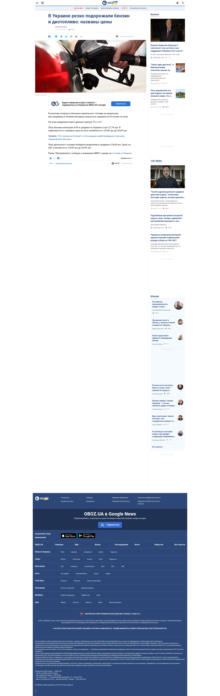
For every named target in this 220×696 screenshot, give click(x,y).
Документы (90, 501)
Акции (96, 573)
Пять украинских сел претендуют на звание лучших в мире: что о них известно (161, 93)
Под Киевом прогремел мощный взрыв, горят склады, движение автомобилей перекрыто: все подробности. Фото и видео (166, 218)
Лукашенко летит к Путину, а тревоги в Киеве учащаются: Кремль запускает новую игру (163, 322)
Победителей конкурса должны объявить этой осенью (159, 102)
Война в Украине (92, 8)
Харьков (74, 552)
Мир (76, 545)
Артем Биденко (157, 424)
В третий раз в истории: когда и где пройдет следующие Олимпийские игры (163, 434)
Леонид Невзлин (157, 409)
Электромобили (81, 573)
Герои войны (78, 8)
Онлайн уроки (89, 566)
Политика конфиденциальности (149, 497)
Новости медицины (68, 595)
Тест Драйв (65, 573)
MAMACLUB (85, 595)
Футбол (63, 559)
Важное (155, 14)
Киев (62, 552)
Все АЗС (97, 122)
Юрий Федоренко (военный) (161, 310)
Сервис (107, 573)
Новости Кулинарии (94, 581)
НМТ (122, 566)
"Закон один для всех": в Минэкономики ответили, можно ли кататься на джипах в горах (162, 67)
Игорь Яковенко (157, 344)
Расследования (121, 545)
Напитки (77, 581)
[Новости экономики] (115, 164)
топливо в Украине (122, 153)
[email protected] (61, 679)
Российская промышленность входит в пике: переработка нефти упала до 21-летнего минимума (161, 304)
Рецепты (64, 581)
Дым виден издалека (158, 225)
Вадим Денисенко (158, 329)
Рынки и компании (67, 588)
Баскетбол (76, 559)
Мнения (155, 296)
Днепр (101, 552)
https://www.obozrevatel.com (110, 641)
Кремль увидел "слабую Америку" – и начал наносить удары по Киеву (163, 403)
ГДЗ (62, 566)
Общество (158, 545)
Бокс (100, 559)
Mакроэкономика (61, 27)
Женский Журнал (115, 602)
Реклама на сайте (67, 501)
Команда (89, 497)
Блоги (137, 545)
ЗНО (112, 566)
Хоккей (89, 559)
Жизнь (98, 545)
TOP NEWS (156, 161)
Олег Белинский (157, 394)
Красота (88, 602)
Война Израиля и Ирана (110, 8)
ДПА (102, 566)
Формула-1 (113, 559)
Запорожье (88, 552)
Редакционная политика (64, 163)
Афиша (63, 602)
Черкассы (113, 552)
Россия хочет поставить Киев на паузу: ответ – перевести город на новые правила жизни (162, 388)
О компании (65, 497)
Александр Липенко (158, 440)
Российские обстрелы (138, 8)
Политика (59, 545)
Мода (100, 602)
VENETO (124, 8)
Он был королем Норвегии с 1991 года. (165, 54)
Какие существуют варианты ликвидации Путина (162, 338)
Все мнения (157, 447)
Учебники (73, 566)
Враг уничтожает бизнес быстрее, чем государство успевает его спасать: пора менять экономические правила (163, 418)
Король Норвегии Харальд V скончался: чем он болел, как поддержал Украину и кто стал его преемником (167, 48)
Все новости (179, 545)
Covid (98, 595)
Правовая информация (120, 497)
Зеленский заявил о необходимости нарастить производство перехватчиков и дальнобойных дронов (167, 203)
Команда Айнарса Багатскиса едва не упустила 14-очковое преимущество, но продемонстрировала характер (165, 246)
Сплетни (76, 602)
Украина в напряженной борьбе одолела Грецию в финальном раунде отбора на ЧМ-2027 (166, 238)
